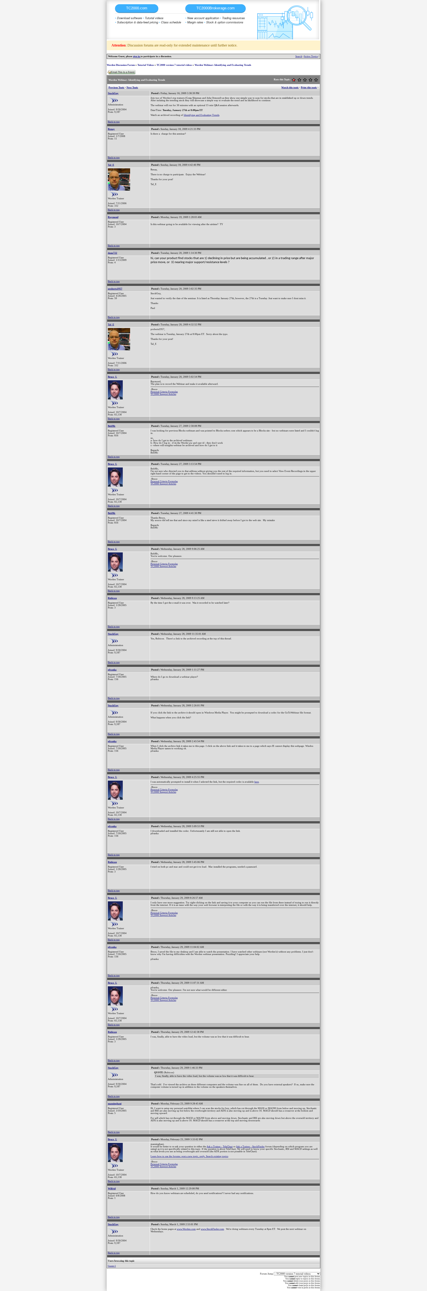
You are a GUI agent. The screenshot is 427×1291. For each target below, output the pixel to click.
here (256, 782)
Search (298, 56)
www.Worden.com (186, 1229)
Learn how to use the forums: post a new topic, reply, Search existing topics (189, 1156)
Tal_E (111, 165)
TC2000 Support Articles (163, 394)
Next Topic (132, 87)
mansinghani (114, 1103)
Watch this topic (290, 87)
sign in (137, 56)
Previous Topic (116, 87)
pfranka (112, 670)
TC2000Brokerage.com (215, 8)
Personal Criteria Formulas (164, 392)
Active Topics (311, 56)
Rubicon (112, 598)
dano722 (112, 253)
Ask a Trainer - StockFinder (250, 1146)
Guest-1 (112, 1266)
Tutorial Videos (145, 65)
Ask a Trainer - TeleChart (220, 1146)
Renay (111, 129)
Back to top (114, 122)
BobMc (111, 426)
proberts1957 (115, 289)
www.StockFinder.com (212, 1229)
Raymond (113, 217)
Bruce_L (112, 377)
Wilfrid (112, 1188)
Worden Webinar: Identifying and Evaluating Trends (223, 65)
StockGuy (113, 93)
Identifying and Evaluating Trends (201, 115)
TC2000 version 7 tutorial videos (174, 65)
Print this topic (309, 87)
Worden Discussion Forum (121, 65)
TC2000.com (136, 8)
